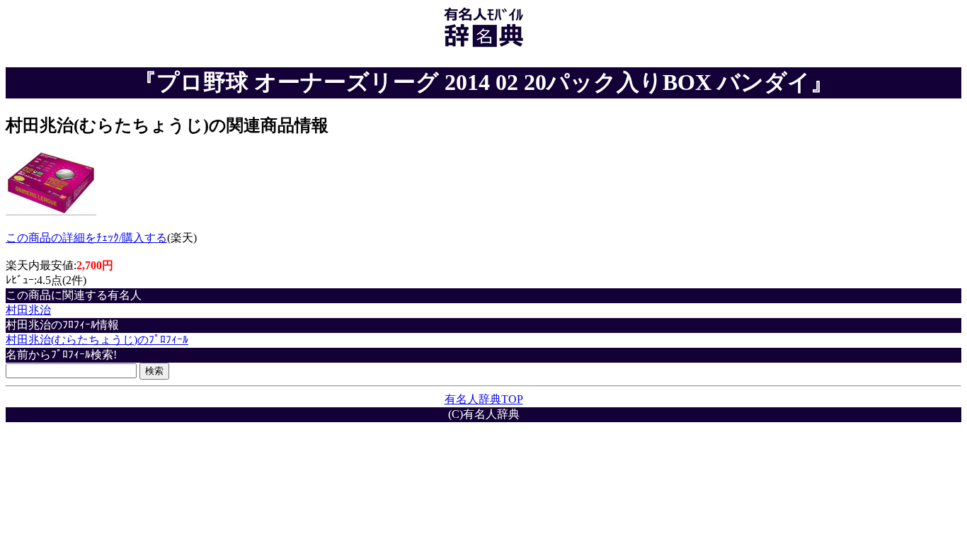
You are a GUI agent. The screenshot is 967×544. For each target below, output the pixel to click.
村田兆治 (28, 310)
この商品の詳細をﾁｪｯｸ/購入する (86, 238)
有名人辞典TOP (484, 399)
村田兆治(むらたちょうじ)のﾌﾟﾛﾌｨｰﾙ (97, 340)
